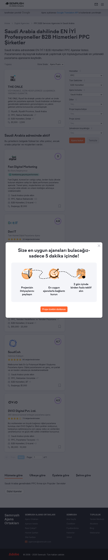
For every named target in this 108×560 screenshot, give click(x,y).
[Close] (99, 245)
